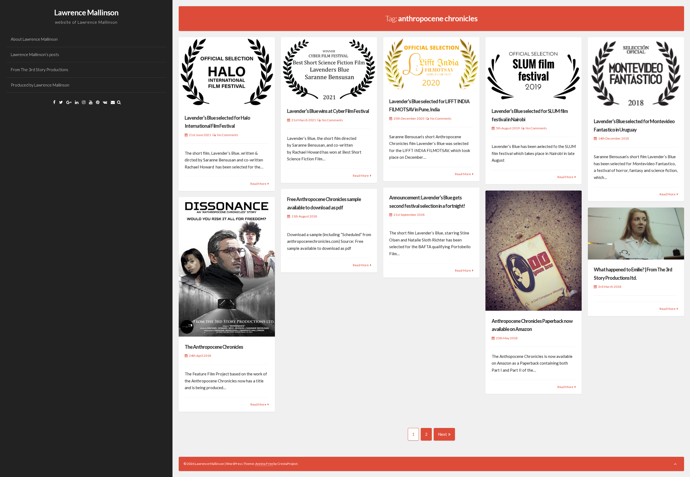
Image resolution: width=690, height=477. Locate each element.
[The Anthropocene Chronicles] (227, 267)
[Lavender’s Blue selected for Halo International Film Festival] (227, 72)
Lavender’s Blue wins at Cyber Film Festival (328, 111)
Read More (258, 184)
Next (442, 434)
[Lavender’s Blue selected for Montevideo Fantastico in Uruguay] (636, 74)
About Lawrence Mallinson (34, 39)
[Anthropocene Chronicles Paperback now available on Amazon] (533, 251)
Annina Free (264, 464)
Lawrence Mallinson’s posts (35, 54)
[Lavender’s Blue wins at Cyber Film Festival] (329, 69)
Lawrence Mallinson (86, 12)
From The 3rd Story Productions (39, 69)
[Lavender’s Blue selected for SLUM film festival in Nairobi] (533, 69)
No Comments (227, 135)
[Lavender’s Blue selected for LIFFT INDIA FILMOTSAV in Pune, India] (431, 64)
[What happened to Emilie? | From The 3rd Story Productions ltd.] (636, 234)
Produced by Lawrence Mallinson (40, 84)
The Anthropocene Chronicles (214, 347)
